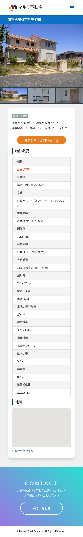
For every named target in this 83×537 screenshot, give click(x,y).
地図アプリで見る (23, 451)
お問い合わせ (41, 508)
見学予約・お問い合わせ (41, 140)
